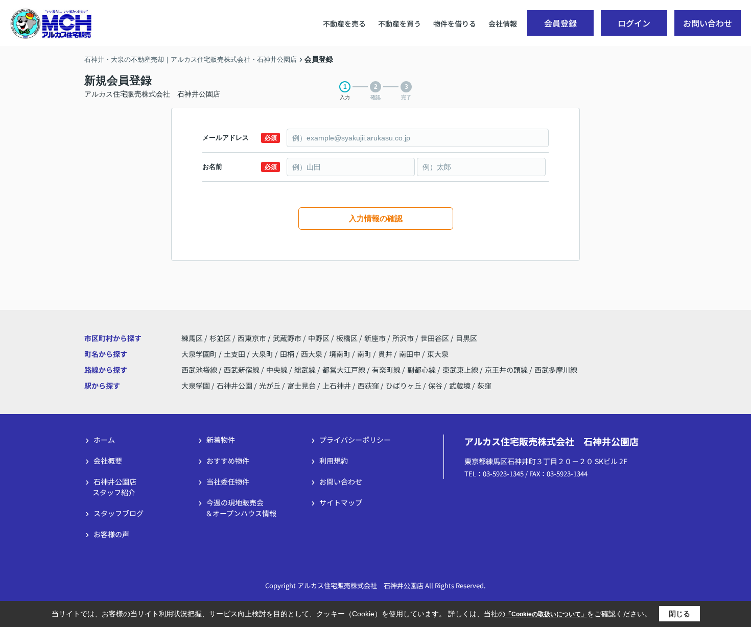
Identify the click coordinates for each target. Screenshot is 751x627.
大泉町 (263, 354)
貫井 (386, 354)
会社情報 (502, 23)
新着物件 (220, 440)
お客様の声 (111, 534)
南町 (365, 354)
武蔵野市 (287, 338)
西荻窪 (368, 385)
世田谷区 (434, 338)
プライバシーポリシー (355, 440)
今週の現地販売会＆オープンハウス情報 (240, 507)
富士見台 (301, 385)
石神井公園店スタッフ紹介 (114, 486)
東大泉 (438, 354)
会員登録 (560, 23)
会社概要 (107, 460)
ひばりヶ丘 (403, 385)
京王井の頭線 (507, 370)
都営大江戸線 (344, 370)
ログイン (634, 23)
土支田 (235, 354)
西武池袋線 (200, 370)
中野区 (319, 338)
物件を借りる (454, 23)
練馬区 (192, 338)
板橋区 (347, 338)
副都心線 (422, 370)
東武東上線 (461, 370)
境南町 (340, 354)
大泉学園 (195, 385)
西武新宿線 (242, 370)
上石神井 (336, 385)
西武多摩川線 (555, 370)
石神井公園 (234, 385)
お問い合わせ (707, 23)
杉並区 (220, 338)
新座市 (375, 338)
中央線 (277, 370)
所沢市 (403, 338)
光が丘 (269, 385)
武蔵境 (460, 385)
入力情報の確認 (376, 218)
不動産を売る (344, 23)
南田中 (410, 354)
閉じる (679, 614)
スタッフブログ (118, 513)
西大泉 (312, 354)
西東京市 (252, 338)
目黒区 (466, 338)
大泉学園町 (200, 354)
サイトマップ (340, 502)
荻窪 (484, 385)
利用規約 (333, 460)
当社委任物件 (227, 481)
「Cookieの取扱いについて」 (546, 614)
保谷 (435, 385)
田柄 (288, 354)
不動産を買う (399, 23)
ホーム (104, 440)
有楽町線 (387, 370)
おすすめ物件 (227, 460)
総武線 (305, 370)
